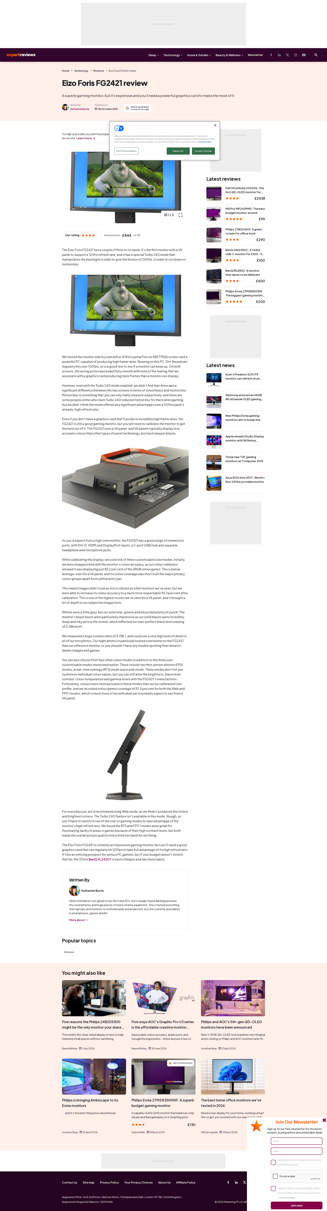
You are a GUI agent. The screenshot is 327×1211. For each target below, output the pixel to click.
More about (77, 920)
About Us (164, 1182)
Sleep (152, 55)
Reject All (178, 151)
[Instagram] (296, 55)
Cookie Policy (204, 141)
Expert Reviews (18, 55)
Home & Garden (197, 55)
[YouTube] (304, 55)
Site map (89, 1182)
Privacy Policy (109, 1182)
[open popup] (180, 215)
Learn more (84, 138)
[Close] (215, 125)
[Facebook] (271, 55)
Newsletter (255, 55)
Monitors (98, 70)
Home (65, 70)
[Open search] (316, 55)
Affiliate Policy (186, 1182)
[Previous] (68, 187)
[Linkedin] (279, 55)
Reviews (69, 951)
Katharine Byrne (79, 108)
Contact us (69, 1182)
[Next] (182, 187)
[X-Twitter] (287, 55)
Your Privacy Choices (138, 1182)
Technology (172, 55)
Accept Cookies (203, 151)
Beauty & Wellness (228, 55)
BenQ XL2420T (100, 859)
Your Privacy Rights (126, 151)
